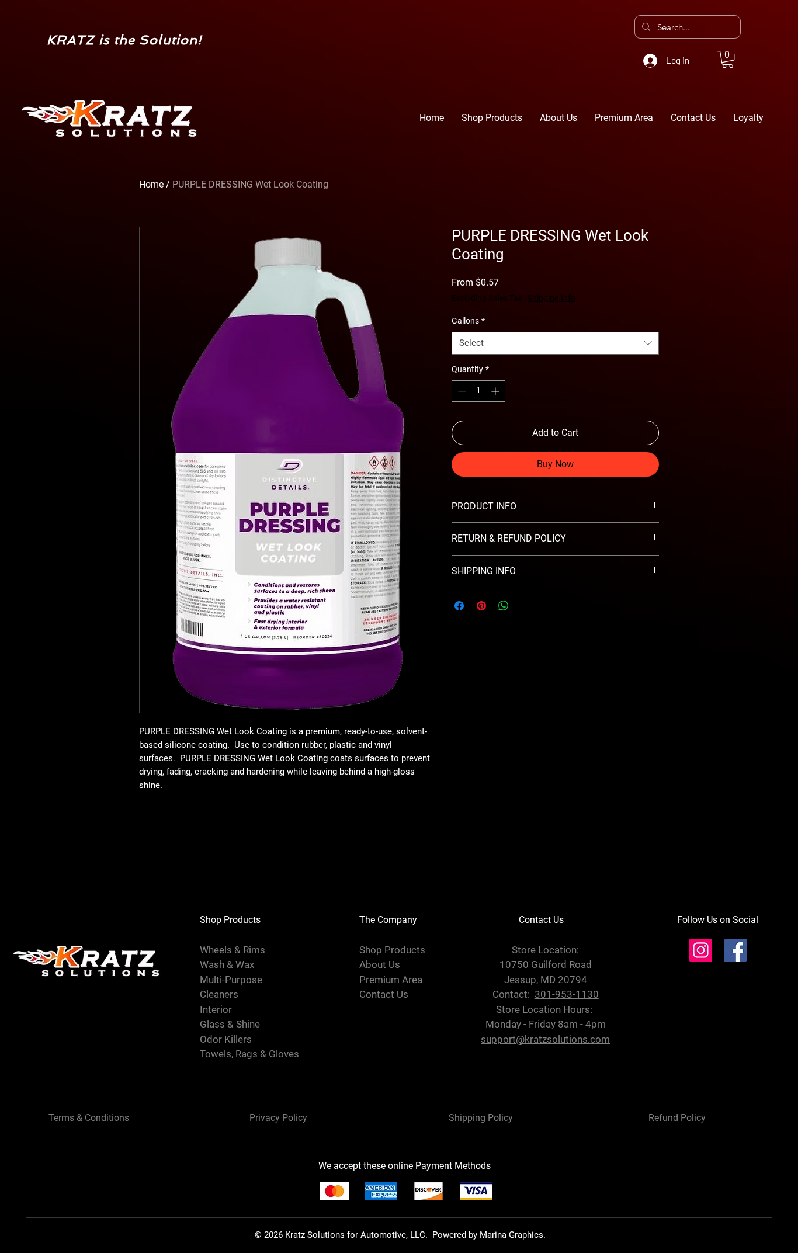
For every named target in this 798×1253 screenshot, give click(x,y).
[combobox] (555, 343)
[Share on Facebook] (459, 606)
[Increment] (496, 391)
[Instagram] (700, 950)
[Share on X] (526, 606)
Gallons (468, 320)
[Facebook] (735, 950)
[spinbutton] (478, 391)
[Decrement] (460, 391)
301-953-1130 (567, 994)
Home (151, 184)
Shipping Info (551, 298)
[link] (727, 59)
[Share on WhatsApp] (504, 606)
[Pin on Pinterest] (481, 606)
